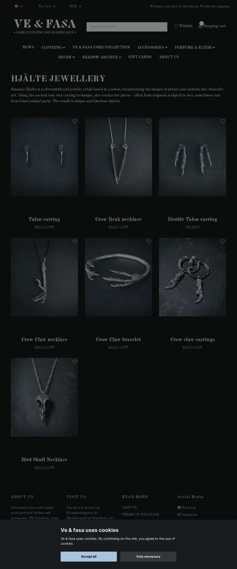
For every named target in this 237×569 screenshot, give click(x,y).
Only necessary (148, 556)
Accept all (89, 556)
